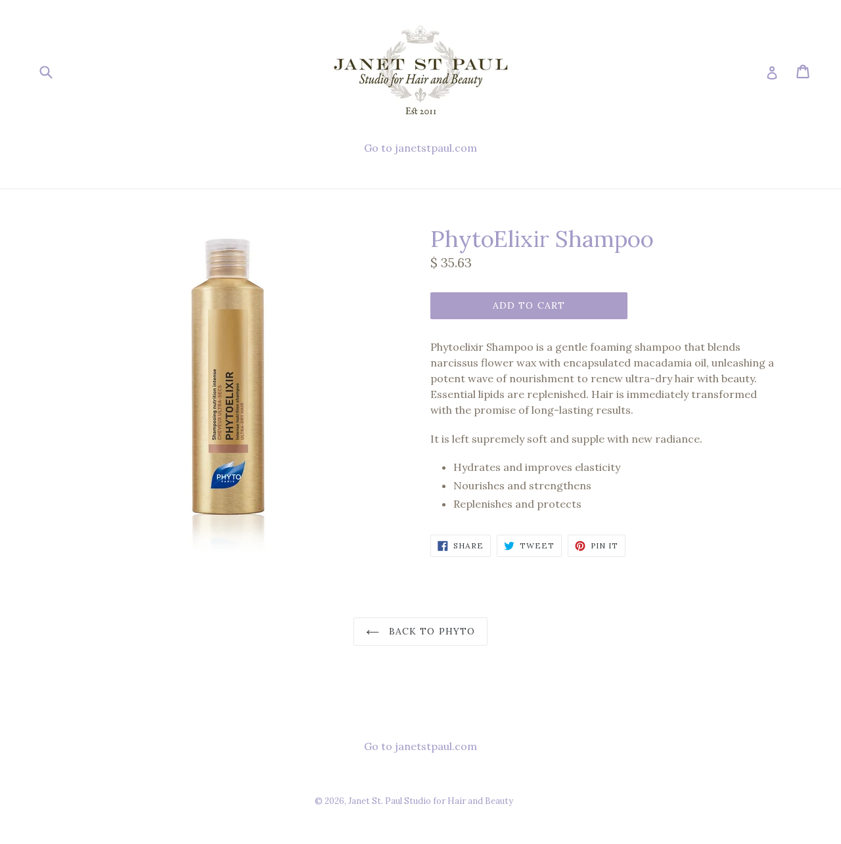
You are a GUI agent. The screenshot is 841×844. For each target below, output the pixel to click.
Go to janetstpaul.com (420, 147)
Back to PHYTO (431, 631)
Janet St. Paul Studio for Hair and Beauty (430, 801)
